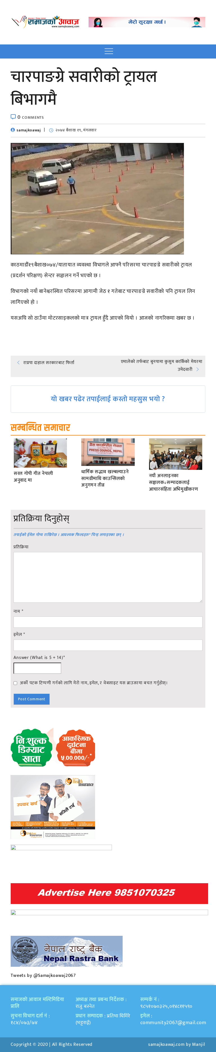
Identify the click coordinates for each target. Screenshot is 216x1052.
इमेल (19, 634)
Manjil (198, 1044)
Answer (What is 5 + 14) (39, 657)
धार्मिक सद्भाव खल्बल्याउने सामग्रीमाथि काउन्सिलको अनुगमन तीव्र (105, 479)
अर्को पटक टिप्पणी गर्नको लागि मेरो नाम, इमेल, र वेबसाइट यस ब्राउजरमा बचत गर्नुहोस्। (94, 683)
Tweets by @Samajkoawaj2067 (43, 975)
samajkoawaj (29, 130)
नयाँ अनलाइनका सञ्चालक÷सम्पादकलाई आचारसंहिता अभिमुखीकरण (173, 483)
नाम (18, 611)
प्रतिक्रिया (21, 547)
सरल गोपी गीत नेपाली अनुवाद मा (33, 477)
